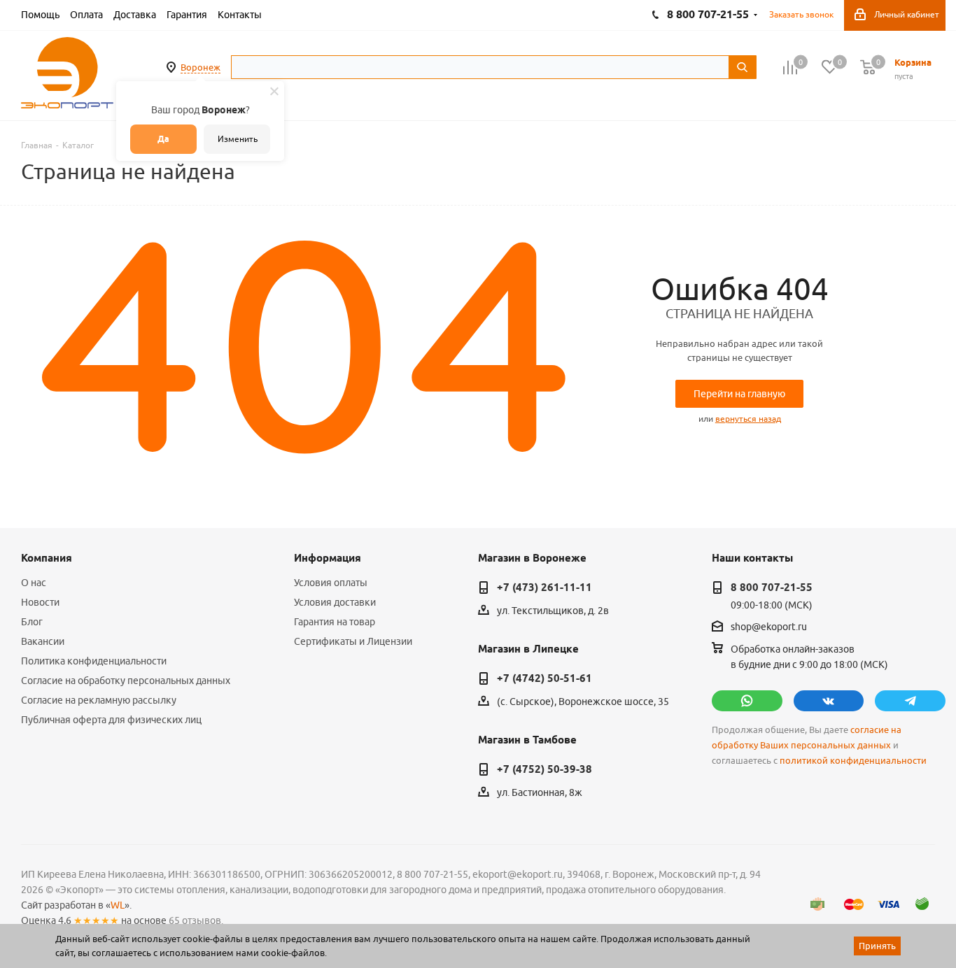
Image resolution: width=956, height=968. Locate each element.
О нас (33, 582)
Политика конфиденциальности (94, 661)
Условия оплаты (330, 582)
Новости (40, 602)
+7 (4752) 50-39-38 (544, 769)
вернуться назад (748, 418)
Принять (877, 945)
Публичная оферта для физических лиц (111, 719)
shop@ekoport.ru (769, 626)
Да (163, 139)
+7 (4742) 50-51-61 (544, 678)
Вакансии (42, 641)
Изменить (238, 139)
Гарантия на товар (334, 621)
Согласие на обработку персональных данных (125, 680)
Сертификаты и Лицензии (353, 641)
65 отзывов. (196, 920)
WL (118, 905)
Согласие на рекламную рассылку (98, 700)
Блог (32, 621)
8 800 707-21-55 (772, 587)
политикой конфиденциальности (853, 760)
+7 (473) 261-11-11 (544, 587)
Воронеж (200, 67)
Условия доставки (335, 602)
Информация (327, 558)
